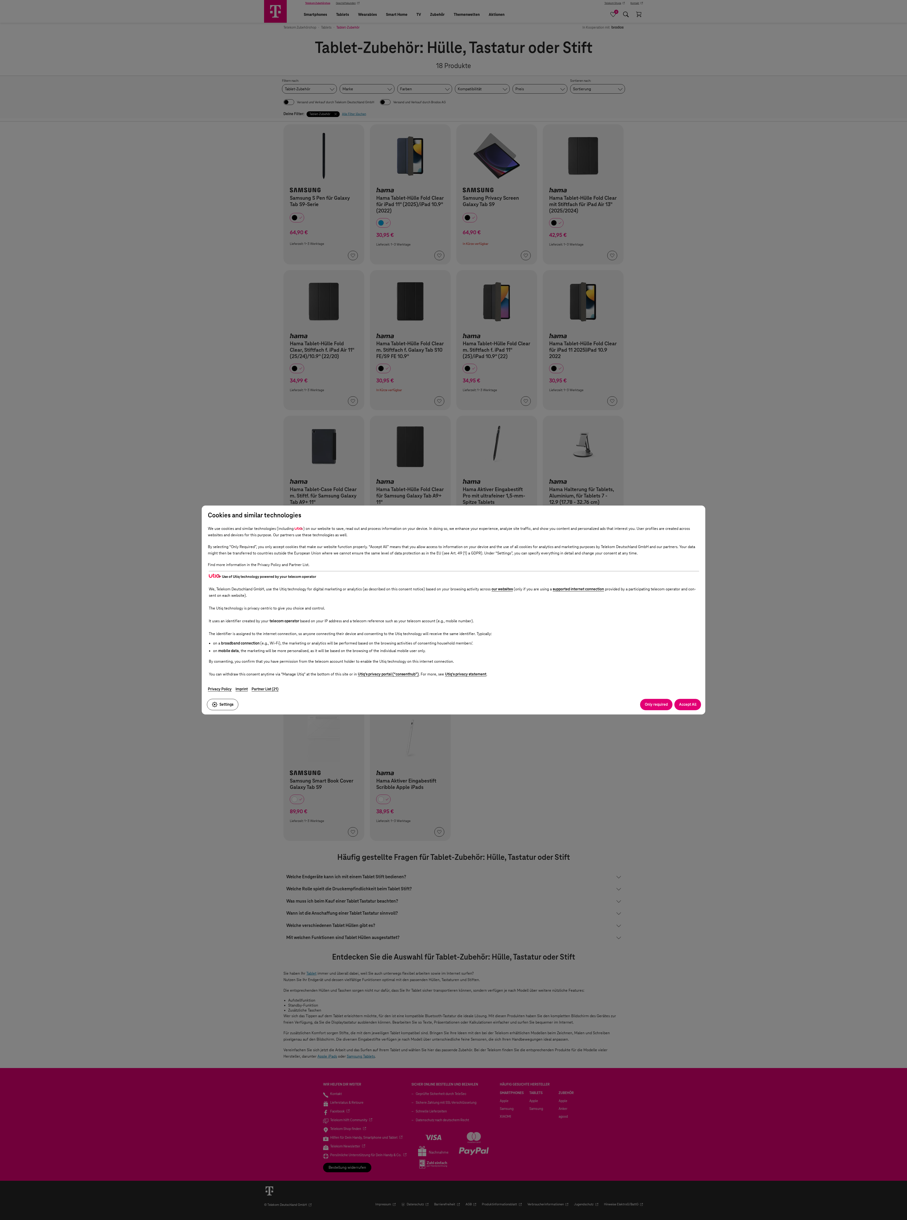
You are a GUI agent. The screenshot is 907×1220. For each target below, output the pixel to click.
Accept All (687, 704)
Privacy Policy (220, 689)
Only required (656, 704)
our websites (502, 589)
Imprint (241, 689)
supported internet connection (578, 589)
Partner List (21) (265, 689)
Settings (226, 704)
